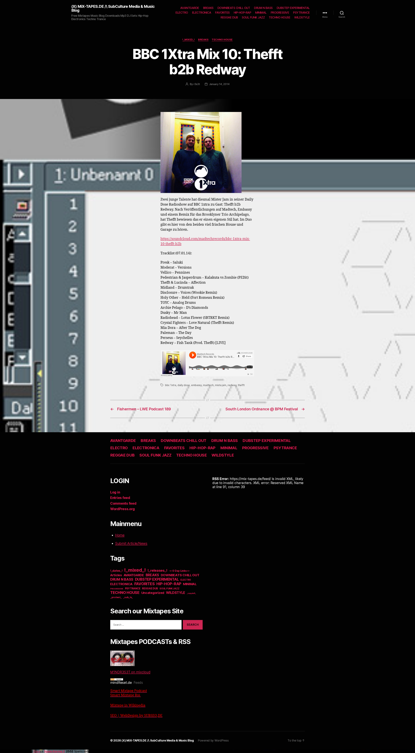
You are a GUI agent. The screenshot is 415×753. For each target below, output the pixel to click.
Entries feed (120, 498)
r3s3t (197, 84)
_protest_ (116, 597)
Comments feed (123, 503)
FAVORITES (222, 12)
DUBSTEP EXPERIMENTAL (293, 8)
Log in (115, 492)
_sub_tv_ (128, 597)
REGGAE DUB (229, 17)
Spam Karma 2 (54, 751)
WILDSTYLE (302, 17)
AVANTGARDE (189, 8)
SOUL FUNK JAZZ (253, 17)
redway (232, 385)
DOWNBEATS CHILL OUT (234, 8)
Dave (36, 751)
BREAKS (208, 8)
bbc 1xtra (170, 385)
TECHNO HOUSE (279, 17)
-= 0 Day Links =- (179, 570)
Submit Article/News (131, 543)
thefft (241, 385)
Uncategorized (152, 593)
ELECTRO (182, 12)
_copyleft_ (191, 593)
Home (119, 535)
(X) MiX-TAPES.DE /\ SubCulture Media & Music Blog (112, 8)
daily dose (184, 385)
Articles (116, 575)
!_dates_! (116, 570)
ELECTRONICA (201, 12)
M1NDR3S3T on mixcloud (130, 672)
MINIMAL (261, 12)
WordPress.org (122, 509)
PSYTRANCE (301, 12)
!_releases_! (157, 570)
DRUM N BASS (263, 8)
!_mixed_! (188, 39)
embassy (196, 385)
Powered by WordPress (213, 740)
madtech (208, 385)
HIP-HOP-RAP (242, 12)
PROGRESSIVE (280, 12)
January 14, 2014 (219, 84)
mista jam (220, 385)
